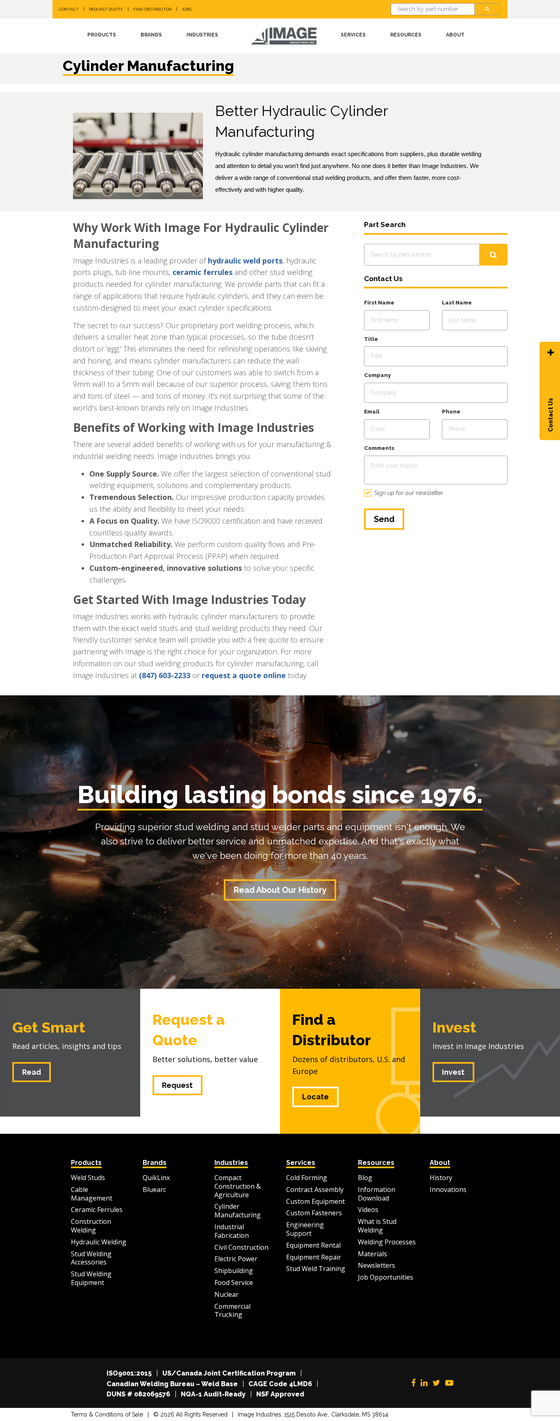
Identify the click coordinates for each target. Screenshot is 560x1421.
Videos (368, 1209)
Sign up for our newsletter (408, 493)
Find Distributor (152, 9)
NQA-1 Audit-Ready (213, 1394)
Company (377, 375)
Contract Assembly (315, 1189)
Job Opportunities (385, 1277)
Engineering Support (305, 1229)
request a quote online (244, 675)
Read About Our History (280, 890)
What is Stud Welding (377, 1226)
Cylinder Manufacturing (237, 1210)
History (441, 1177)
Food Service (233, 1282)
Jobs (186, 9)
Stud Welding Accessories (91, 1258)
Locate (315, 1096)
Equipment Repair (313, 1257)
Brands (151, 35)
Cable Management (91, 1194)
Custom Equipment (315, 1201)
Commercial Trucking (232, 1310)
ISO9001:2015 (129, 1373)
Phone (451, 412)
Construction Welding (91, 1226)
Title (371, 339)
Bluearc (154, 1189)
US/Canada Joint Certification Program (229, 1373)
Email (372, 412)
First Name (379, 303)
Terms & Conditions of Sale (107, 1414)
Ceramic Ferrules (97, 1209)
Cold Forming (306, 1177)
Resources (405, 35)
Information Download (376, 1194)
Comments (379, 448)
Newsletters (376, 1265)
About (455, 35)
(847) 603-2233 (164, 675)
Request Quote (106, 9)
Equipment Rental (313, 1245)
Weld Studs (88, 1177)
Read (31, 1072)
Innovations (448, 1189)
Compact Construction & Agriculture (237, 1186)
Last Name (457, 303)
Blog (365, 1177)
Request (177, 1085)
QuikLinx (156, 1177)
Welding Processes (387, 1241)
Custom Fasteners (314, 1212)
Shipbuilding (233, 1270)
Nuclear (226, 1294)
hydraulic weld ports (245, 261)
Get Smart (48, 1027)
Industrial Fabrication (231, 1231)
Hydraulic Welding (98, 1241)
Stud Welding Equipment (91, 1278)
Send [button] (384, 519)
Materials (372, 1253)
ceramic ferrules (202, 272)
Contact (69, 9)
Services (353, 35)
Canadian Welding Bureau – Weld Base (172, 1384)
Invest (454, 1027)
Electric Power (235, 1258)
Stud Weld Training (315, 1268)
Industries (202, 35)
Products (101, 35)
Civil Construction (241, 1247)
